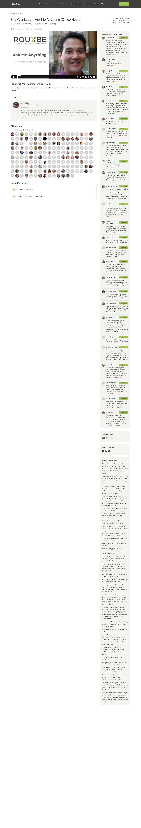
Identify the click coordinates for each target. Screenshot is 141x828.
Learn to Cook (44, 4)
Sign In (124, 4)
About (96, 4)
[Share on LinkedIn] (109, 451)
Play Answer (124, 37)
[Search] (102, 4)
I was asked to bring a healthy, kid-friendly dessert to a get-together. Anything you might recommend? (115, 624)
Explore (88, 4)
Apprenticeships (58, 4)
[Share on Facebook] (103, 451)
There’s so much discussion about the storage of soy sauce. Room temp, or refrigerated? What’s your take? (113, 677)
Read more (24, 117)
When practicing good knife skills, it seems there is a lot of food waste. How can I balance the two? (114, 551)
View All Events (17, 13)
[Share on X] (106, 451)
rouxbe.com (24, 108)
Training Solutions (74, 4)
